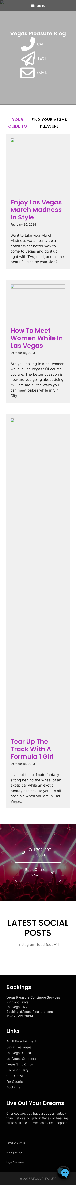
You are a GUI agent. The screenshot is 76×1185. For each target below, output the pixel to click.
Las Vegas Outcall (19, 1053)
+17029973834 (21, 1016)
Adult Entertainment (21, 1041)
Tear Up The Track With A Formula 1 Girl (32, 749)
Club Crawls (15, 1076)
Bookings (13, 1087)
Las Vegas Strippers (21, 1059)
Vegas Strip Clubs (19, 1064)
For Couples (15, 1082)
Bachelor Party (17, 1070)
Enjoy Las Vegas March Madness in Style (36, 210)
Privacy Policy (14, 1152)
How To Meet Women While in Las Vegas (37, 338)
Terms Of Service (15, 1142)
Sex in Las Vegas (18, 1047)
